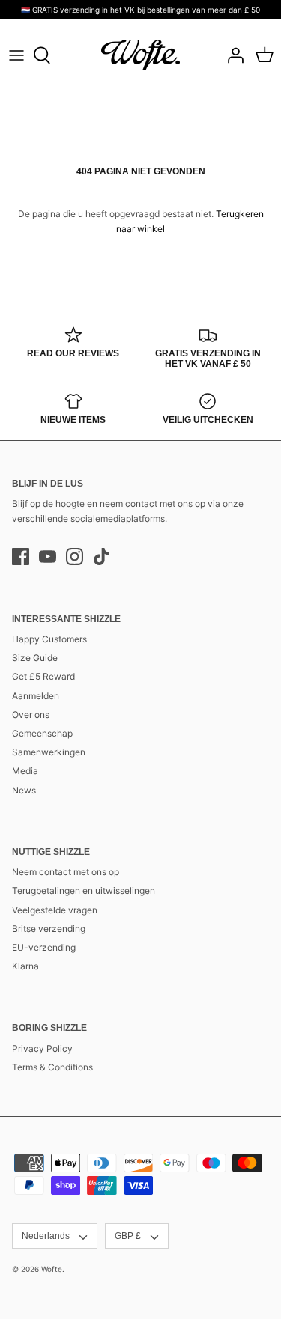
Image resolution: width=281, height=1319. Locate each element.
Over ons (30, 714)
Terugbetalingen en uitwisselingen (83, 890)
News (24, 790)
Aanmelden (35, 695)
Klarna (25, 966)
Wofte (51, 1268)
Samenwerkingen (48, 752)
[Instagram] (74, 556)
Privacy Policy (42, 1048)
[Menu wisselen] (16, 55)
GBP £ (128, 1236)
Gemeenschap (42, 733)
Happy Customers (49, 639)
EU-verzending (44, 947)
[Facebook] (20, 556)
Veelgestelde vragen (54, 910)
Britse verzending (48, 928)
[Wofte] (140, 55)
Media (25, 770)
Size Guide (35, 657)
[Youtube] (47, 556)
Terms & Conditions (52, 1067)
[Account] (231, 55)
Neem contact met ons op (65, 871)
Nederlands (46, 1236)
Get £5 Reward (43, 676)
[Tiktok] (101, 556)
